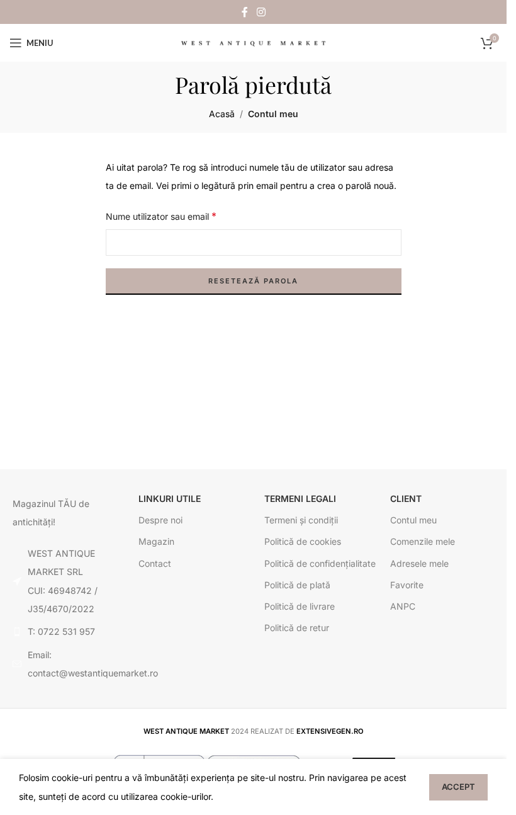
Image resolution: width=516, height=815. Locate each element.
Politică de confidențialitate (320, 563)
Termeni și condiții (301, 520)
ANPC (402, 606)
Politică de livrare (299, 606)
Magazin (156, 541)
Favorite (406, 584)
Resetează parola (253, 280)
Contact (154, 563)
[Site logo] (253, 42)
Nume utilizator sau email (161, 216)
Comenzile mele (422, 541)
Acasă (222, 113)
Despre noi (160, 520)
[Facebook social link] (244, 12)
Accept (458, 787)
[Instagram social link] (260, 12)
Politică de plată (297, 584)
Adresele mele (419, 563)
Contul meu (413, 520)
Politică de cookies (302, 541)
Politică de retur (296, 627)
